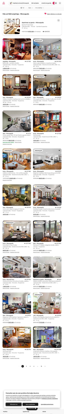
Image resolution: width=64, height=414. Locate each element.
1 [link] (22, 366)
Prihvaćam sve (13, 404)
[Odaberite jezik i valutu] (55, 3)
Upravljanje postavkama (47, 404)
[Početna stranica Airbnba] (3, 3)
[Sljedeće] (44, 366)
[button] (31, 31)
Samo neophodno (30, 404)
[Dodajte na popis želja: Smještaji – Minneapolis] (29, 40)
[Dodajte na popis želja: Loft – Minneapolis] (59, 294)
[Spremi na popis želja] (58, 20)
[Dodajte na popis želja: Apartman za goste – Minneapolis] (59, 258)
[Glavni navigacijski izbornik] (60, 3)
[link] (19, 366)
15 (41, 366)
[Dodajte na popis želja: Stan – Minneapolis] (29, 76)
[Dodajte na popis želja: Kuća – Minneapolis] (59, 40)
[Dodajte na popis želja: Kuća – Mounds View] (29, 258)
